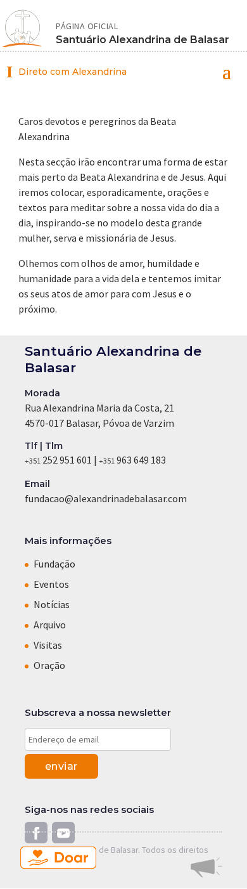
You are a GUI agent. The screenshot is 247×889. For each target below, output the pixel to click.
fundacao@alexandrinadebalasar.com (106, 498)
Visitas (48, 645)
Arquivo (50, 624)
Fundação (54, 563)
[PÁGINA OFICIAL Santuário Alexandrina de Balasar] (22, 30)
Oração (49, 665)
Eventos (51, 584)
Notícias (52, 604)
